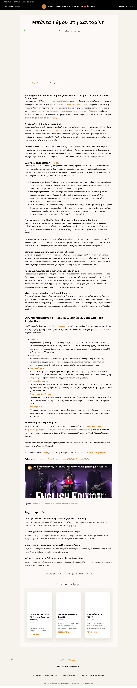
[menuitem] (84, 6)
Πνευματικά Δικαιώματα (70, 675)
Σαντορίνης (52, 118)
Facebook (80, 459)
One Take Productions (57, 326)
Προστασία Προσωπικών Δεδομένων (93, 675)
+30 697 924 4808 (126, 6)
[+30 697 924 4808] (116, 6)
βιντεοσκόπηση (56, 111)
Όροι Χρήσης (37, 675)
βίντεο (49, 430)
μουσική (35, 111)
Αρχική (27, 83)
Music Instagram (40, 459)
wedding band (37, 504)
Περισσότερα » (35, 634)
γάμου (56, 163)
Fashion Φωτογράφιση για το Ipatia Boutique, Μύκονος (40, 617)
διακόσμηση (75, 430)
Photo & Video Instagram (58, 459)
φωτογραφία (44, 111)
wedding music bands (52, 504)
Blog (33, 83)
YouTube (71, 459)
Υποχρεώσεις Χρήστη (51, 675)
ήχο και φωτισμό (60, 430)
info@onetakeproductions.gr (68, 666)
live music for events (70, 504)
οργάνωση (87, 430)
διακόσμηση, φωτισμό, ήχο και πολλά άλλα (79, 111)
